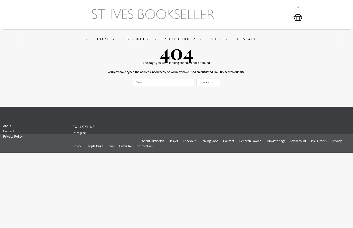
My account (298, 141)
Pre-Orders (137, 39)
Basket (173, 141)
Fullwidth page (276, 141)
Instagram (79, 133)
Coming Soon (209, 141)
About (7, 126)
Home (103, 39)
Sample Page (94, 146)
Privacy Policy (13, 136)
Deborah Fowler (250, 141)
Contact (246, 39)
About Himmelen (153, 141)
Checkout (189, 141)
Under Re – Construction (136, 146)
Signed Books (181, 39)
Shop (217, 39)
